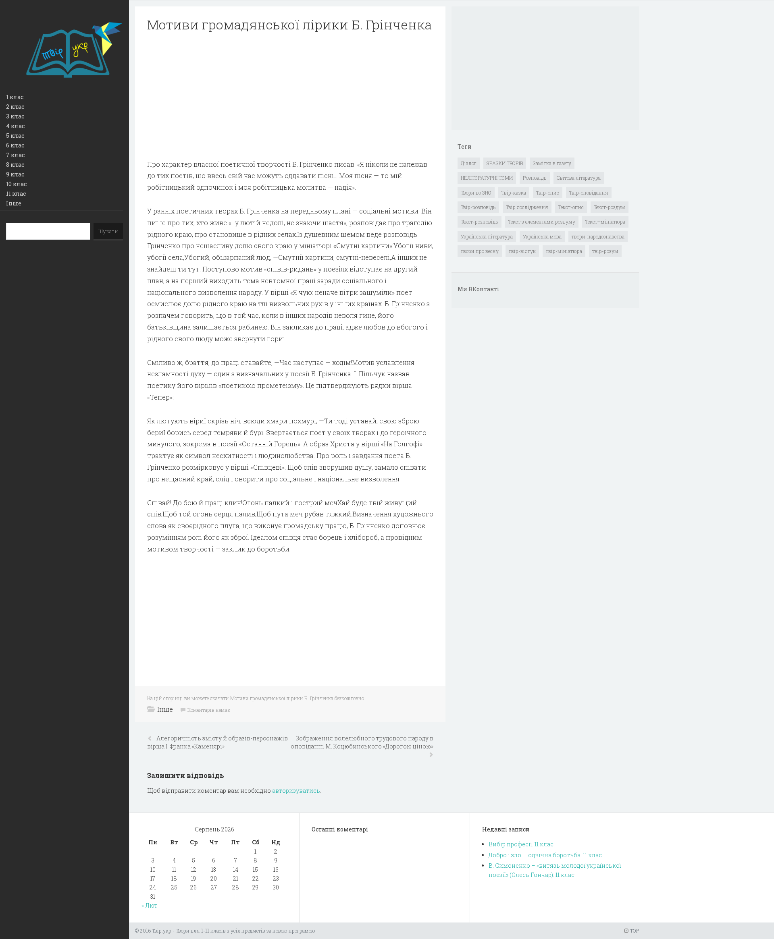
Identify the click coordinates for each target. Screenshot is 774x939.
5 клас (15, 135)
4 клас (15, 126)
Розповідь (535, 177)
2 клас (15, 106)
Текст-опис (571, 207)
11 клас (16, 193)
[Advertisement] (290, 95)
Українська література (487, 236)
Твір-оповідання (588, 192)
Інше (13, 203)
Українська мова (542, 236)
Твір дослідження (527, 207)
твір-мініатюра (564, 251)
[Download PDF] (290, 95)
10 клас (16, 184)
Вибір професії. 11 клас (521, 844)
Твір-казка (513, 192)
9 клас (15, 174)
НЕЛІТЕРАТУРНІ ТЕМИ (487, 177)
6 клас (15, 145)
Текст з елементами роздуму (541, 221)
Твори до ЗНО (476, 192)
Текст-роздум (609, 207)
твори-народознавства (598, 236)
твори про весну (480, 251)
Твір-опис (547, 192)
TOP (634, 930)
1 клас (14, 97)
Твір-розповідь (478, 207)
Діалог (468, 163)
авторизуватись (296, 790)
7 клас (15, 155)
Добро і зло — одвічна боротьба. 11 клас (545, 855)
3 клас (15, 116)
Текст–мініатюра (605, 221)
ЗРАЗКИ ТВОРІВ (505, 163)
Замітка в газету (552, 163)
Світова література (579, 177)
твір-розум (605, 251)
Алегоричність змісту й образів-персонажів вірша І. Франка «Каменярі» (217, 742)
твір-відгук (522, 251)
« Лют (149, 905)
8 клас (15, 164)
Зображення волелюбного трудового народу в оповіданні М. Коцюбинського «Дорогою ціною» (362, 742)
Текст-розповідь (479, 221)
